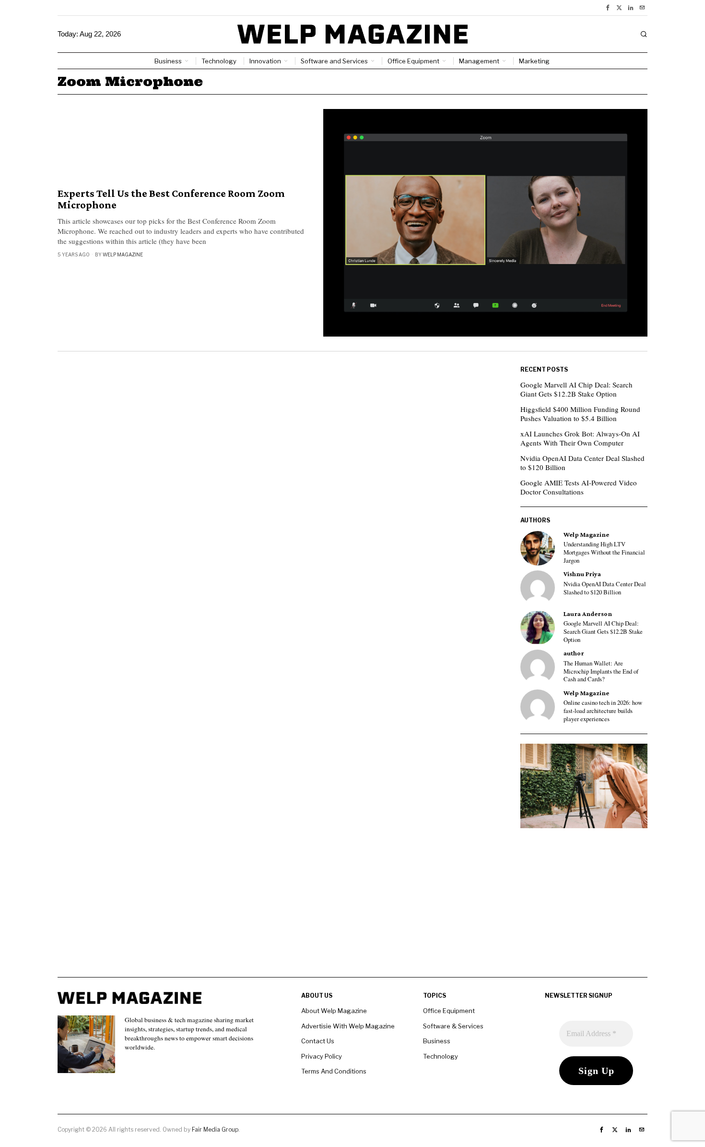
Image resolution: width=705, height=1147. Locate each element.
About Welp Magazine (334, 1010)
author (574, 653)
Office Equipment (449, 1010)
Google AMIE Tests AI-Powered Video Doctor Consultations (578, 487)
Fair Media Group (215, 1129)
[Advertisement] (352, 910)
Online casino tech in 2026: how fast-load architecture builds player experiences (603, 711)
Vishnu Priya (582, 574)
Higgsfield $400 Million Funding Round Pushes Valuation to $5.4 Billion (580, 413)
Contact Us (317, 1041)
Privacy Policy (321, 1056)
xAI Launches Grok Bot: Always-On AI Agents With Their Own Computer (580, 438)
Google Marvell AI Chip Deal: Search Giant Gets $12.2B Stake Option (576, 389)
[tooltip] (607, 7)
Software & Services (453, 1026)
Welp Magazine (123, 254)
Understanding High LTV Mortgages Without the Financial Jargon (604, 552)
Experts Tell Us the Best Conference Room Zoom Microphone (171, 199)
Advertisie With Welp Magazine (348, 1026)
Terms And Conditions (333, 1071)
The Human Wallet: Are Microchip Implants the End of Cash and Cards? (601, 671)
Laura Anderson (588, 613)
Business (436, 1041)
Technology (440, 1056)
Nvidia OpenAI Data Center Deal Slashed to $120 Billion (582, 462)
